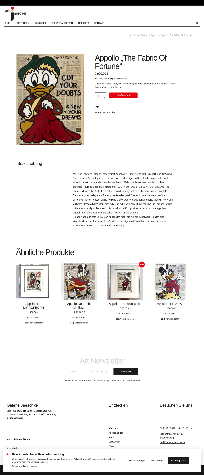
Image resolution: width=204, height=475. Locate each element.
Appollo (111, 112)
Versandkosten (121, 79)
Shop (111, 446)
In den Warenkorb (123, 95)
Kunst (112, 437)
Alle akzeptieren (178, 460)
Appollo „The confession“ (125, 304)
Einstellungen (157, 460)
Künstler (113, 428)
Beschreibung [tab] (29, 163)
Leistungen (114, 441)
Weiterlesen (124, 284)
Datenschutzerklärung (20, 466)
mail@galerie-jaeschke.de (172, 442)
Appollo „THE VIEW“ (170, 304)
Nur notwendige (137, 460)
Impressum (35, 466)
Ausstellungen (116, 432)
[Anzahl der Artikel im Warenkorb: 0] (197, 23)
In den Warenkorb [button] (34, 284)
